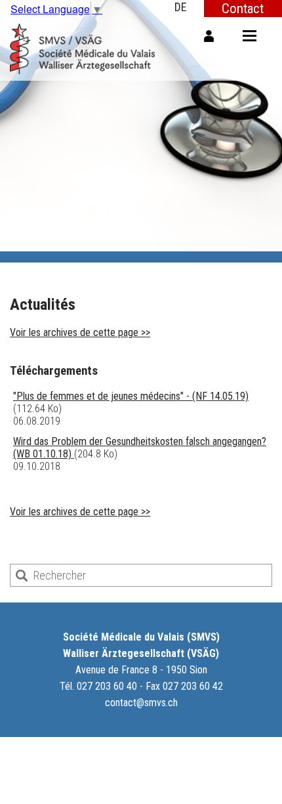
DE (180, 7)
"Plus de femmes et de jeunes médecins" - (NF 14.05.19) (131, 396)
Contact (243, 8)
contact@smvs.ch (141, 702)
